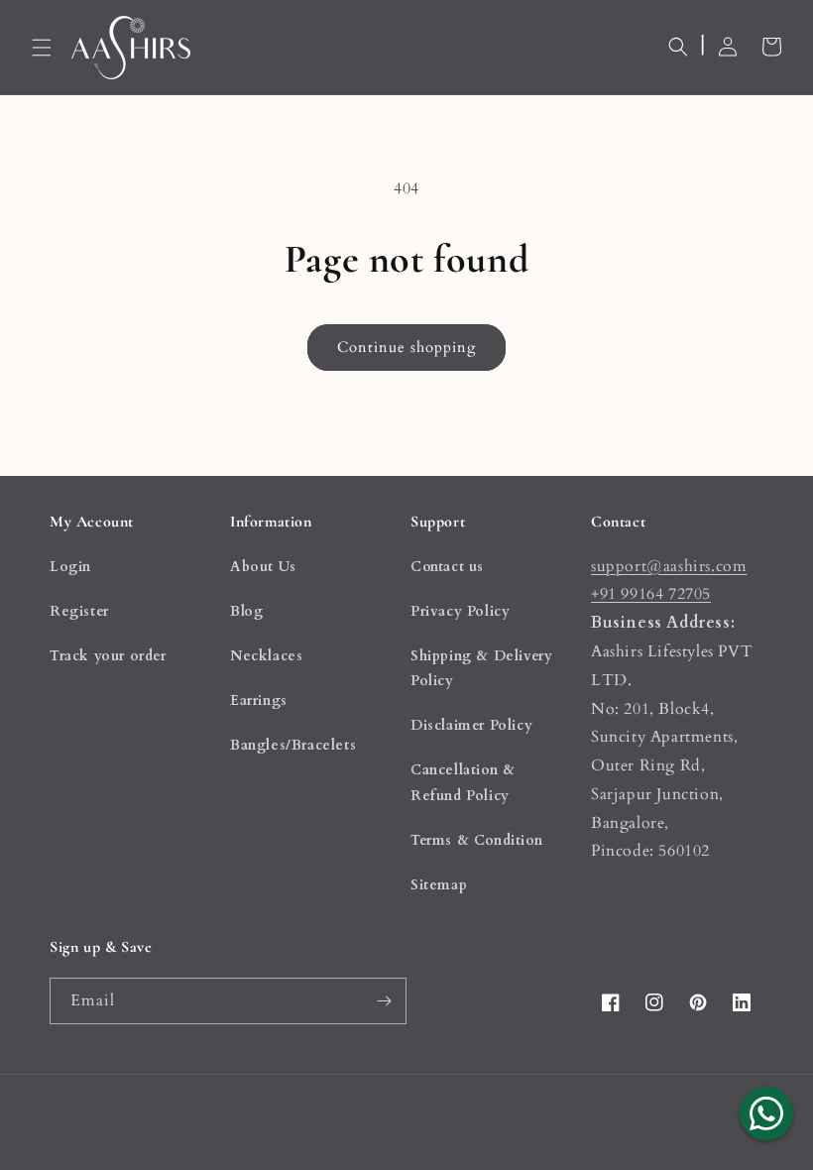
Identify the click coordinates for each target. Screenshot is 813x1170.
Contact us (447, 566)
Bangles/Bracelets (293, 745)
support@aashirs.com (669, 566)
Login (70, 566)
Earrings (259, 700)
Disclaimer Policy (471, 725)
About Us (263, 566)
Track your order (108, 655)
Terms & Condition (476, 840)
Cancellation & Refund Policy (462, 782)
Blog (246, 611)
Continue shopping (406, 347)
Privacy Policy (460, 611)
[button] (41, 47)
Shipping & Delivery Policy (481, 668)
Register (79, 611)
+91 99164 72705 (651, 594)
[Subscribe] (384, 1001)
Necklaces (266, 655)
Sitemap (438, 885)
